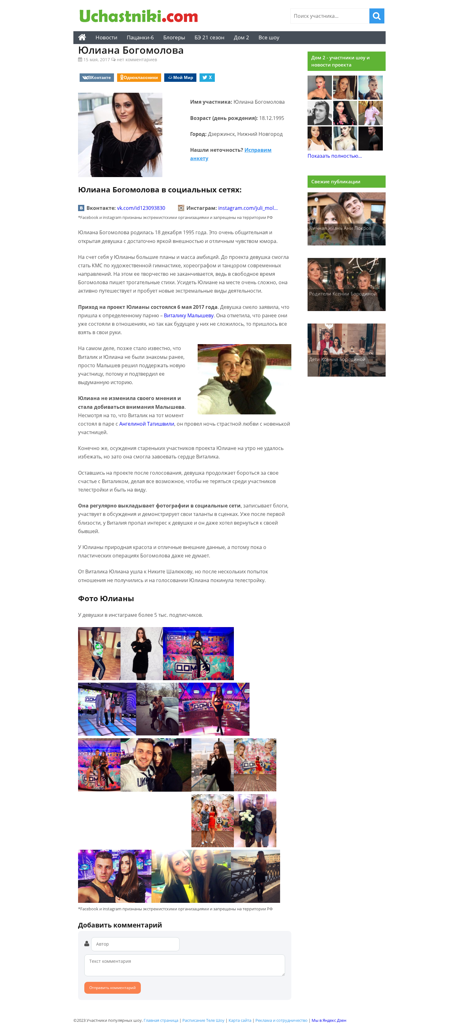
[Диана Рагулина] (345, 97)
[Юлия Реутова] (370, 97)
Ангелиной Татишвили (146, 423)
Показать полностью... (335, 155)
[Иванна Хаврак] (345, 123)
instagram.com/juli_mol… (248, 208)
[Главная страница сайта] (82, 37)
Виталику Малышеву (189, 315)
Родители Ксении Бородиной (343, 293)
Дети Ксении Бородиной (337, 359)
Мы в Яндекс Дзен (329, 1020)
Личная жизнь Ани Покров (340, 228)
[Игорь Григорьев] (370, 148)
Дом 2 (241, 37)
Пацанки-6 (140, 37)
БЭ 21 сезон (210, 37)
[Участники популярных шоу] (140, 17)
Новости (106, 37)
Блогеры (174, 37)
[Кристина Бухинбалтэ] (370, 123)
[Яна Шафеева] (320, 148)
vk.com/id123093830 (141, 208)
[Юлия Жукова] (345, 148)
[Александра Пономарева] (320, 97)
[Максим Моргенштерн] (320, 123)
